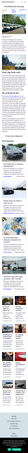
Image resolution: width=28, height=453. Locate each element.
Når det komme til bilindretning (10, 96)
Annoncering (14, 436)
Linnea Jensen (7, 252)
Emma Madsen (8, 176)
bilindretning (22, 10)
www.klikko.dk (15, 428)
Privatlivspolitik (16, 449)
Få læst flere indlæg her (14, 136)
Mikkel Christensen (9, 213)
